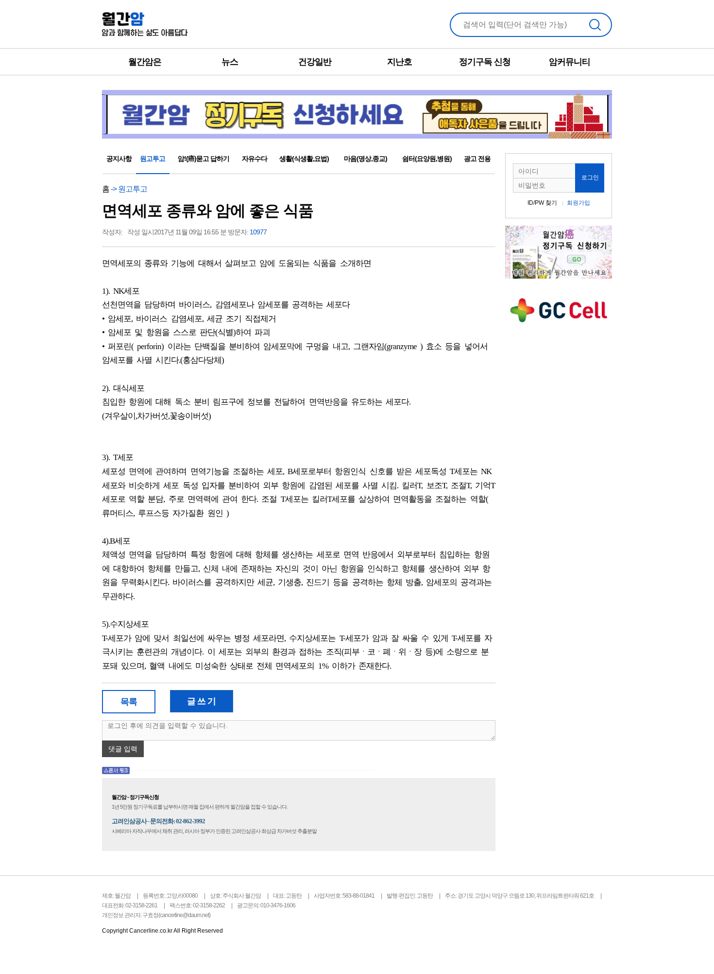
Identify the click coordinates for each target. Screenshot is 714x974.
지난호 (399, 62)
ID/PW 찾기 (542, 202)
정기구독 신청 (484, 62)
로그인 (590, 177)
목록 (128, 702)
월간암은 (144, 62)
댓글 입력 (122, 749)
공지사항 (119, 158)
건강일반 (314, 62)
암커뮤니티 (569, 62)
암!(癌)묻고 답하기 (203, 158)
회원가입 (578, 202)
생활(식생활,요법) (304, 158)
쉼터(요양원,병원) (427, 158)
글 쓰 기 (201, 701)
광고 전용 (477, 158)
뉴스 (229, 62)
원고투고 (152, 158)
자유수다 (254, 158)
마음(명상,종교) (365, 158)
